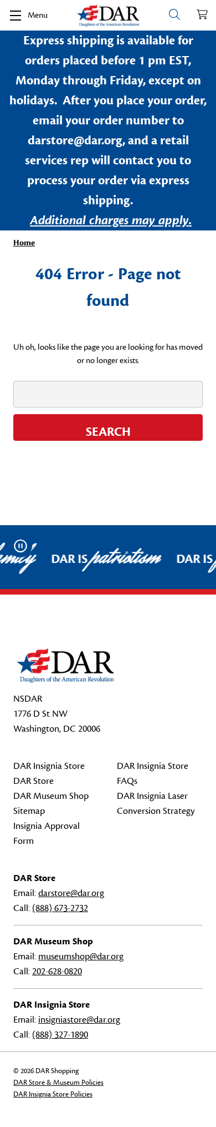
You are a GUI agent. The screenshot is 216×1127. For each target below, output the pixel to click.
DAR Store (33, 781)
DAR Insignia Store (49, 766)
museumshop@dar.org (81, 956)
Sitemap (29, 811)
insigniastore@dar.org (79, 1020)
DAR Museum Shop (51, 796)
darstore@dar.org (71, 893)
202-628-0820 (57, 971)
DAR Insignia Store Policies (52, 1094)
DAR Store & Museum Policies (58, 1082)
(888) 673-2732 (60, 908)
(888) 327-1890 (60, 1035)
